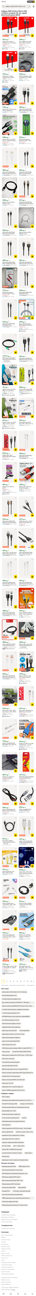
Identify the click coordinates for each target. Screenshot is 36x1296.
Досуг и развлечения (7, 1235)
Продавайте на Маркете (7, 1217)
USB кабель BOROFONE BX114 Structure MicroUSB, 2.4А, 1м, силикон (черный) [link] (9, 522)
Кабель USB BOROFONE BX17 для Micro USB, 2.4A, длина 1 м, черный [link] (9, 810)
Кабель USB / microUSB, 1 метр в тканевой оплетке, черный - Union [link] (9, 140)
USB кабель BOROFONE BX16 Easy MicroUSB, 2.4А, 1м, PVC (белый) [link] (9, 173)
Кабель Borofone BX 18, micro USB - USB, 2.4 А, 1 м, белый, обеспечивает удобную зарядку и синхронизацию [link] (26, 423)
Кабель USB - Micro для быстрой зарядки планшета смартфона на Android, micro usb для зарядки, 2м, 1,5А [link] (25, 487)
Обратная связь (5, 1280)
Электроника (4, 1244)
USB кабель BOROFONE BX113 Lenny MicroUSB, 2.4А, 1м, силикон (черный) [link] (26, 173)
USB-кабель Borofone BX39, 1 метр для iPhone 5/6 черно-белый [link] (26, 777)
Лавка (10, 1294)
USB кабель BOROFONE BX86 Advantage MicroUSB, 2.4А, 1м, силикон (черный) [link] (26, 359)
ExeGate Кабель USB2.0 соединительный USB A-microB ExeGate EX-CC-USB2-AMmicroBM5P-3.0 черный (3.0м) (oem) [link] (25, 904)
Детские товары (5, 1271)
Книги (3, 1260)
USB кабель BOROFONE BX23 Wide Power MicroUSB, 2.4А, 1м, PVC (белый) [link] (25, 456)
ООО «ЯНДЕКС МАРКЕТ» (12, 1287)
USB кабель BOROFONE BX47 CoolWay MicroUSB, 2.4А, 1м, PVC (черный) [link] (8, 263)
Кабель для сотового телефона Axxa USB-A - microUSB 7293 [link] (8, 76)
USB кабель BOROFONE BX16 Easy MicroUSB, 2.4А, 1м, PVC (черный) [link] (26, 263)
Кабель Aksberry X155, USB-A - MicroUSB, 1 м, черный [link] (9, 967)
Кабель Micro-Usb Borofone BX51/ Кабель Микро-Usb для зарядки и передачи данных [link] (9, 553)
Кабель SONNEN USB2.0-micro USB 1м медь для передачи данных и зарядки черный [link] (9, 645)
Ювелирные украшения (7, 1274)
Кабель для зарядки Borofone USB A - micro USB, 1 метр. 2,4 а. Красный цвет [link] (9, 293)
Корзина (25, 1294)
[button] (34, 6)
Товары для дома (5, 1248)
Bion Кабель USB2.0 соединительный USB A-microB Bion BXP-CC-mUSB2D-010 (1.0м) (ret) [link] (8, 841)
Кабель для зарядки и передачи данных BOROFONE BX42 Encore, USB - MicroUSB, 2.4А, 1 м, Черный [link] (9, 777)
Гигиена (3, 1242)
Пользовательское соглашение (9, 1277)
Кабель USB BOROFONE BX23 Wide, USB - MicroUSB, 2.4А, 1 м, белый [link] (9, 744)
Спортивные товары (6, 1264)
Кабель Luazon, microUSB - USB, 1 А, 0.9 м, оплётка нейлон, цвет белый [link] (9, 423)
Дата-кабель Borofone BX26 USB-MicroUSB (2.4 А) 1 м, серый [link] (26, 324)
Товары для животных (7, 1267)
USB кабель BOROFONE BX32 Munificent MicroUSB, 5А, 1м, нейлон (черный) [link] (26, 203)
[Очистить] (29, 6)
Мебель (3, 1237)
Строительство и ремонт (7, 1269)
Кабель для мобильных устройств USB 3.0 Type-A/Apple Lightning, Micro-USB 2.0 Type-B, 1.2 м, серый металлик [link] (8, 935)
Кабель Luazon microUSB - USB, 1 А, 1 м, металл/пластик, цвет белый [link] (9, 390)
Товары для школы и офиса (8, 1262)
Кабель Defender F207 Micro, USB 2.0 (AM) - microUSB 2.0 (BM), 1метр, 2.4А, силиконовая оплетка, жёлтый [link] (9, 872)
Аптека (3, 1251)
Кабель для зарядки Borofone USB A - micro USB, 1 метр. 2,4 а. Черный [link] (26, 140)
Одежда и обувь (5, 1246)
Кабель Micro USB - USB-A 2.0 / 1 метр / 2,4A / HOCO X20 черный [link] (9, 711)
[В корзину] (16, 35)
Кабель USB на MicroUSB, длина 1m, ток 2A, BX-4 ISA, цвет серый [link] (26, 390)
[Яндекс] (13, 1290)
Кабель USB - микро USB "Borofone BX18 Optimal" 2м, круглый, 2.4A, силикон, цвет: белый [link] (25, 645)
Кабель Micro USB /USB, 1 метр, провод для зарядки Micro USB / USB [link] (26, 872)
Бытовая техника (5, 1239)
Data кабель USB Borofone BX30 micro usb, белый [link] (26, 711)
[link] (14, 992)
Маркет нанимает (6, 1282)
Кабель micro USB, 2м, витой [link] (8, 487)
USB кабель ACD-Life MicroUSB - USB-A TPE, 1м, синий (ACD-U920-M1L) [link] (26, 967)
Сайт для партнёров (6, 1221)
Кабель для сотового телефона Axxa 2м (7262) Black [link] (9, 42)
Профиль (32, 1294)
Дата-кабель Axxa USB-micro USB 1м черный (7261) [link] (25, 42)
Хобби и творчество (6, 1255)
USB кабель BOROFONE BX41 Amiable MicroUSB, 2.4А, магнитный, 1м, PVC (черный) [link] (25, 110)
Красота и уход (5, 1253)
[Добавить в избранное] (16, 18)
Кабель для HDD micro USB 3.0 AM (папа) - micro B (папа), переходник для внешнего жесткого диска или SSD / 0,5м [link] (26, 744)
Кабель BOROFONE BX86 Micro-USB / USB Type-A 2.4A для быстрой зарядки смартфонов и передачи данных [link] (26, 553)
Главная (3, 1294)
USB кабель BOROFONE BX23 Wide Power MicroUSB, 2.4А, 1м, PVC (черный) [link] (25, 293)
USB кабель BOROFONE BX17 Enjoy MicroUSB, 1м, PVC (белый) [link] (8, 676)
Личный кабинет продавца (8, 1215)
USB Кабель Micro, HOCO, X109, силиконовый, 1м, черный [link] (25, 522)
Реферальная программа (8, 1228)
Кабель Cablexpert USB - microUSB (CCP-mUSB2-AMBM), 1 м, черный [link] (25, 76)
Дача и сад (4, 1258)
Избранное (18, 1294)
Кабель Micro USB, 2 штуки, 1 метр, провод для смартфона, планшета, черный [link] (9, 110)
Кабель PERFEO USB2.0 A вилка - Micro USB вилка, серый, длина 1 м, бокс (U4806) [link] (26, 613)
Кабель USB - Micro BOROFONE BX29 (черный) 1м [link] (9, 456)
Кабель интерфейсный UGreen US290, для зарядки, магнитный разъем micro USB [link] (25, 810)
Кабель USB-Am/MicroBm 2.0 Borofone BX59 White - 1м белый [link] (26, 841)
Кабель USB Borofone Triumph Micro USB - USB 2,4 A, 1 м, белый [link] (8, 904)
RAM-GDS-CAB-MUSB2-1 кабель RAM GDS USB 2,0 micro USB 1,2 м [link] (9, 358)
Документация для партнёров (9, 1219)
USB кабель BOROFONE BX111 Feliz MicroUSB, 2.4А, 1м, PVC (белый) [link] (9, 583)
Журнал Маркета (5, 1284)
